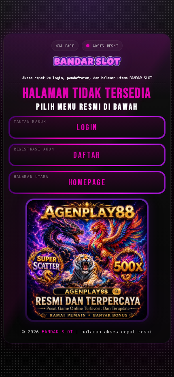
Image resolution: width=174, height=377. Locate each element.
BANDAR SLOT (57, 332)
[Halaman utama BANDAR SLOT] (87, 62)
